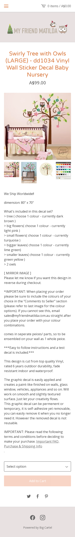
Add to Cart (37, 481)
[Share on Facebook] (38, 496)
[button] (6, 6)
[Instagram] (42, 517)
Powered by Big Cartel (37, 527)
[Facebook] (32, 517)
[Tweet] (29, 496)
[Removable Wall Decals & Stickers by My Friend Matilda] (37, 27)
